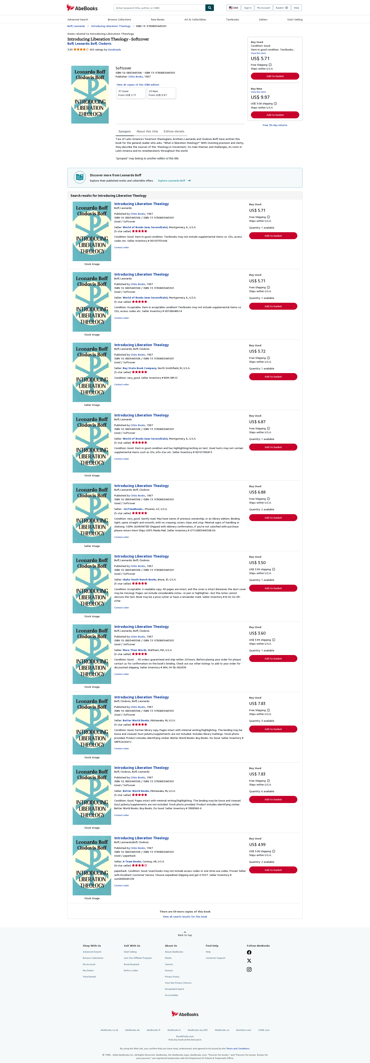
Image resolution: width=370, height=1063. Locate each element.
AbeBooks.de (132, 1030)
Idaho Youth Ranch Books (139, 579)
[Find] (209, 7)
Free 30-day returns (275, 125)
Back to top (185, 935)
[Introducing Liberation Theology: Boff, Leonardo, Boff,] (92, 683)
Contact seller (121, 247)
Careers (169, 964)
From (127, 93)
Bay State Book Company (139, 368)
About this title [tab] (147, 131)
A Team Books (132, 861)
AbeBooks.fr (153, 1030)
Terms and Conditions (238, 1048)
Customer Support (215, 957)
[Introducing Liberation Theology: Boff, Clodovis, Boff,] (92, 753)
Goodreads (114, 49)
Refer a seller (131, 970)
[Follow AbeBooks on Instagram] (249, 970)
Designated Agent (174, 988)
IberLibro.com (243, 1030)
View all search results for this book (185, 916)
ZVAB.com (264, 1030)
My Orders (88, 970)
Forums (169, 970)
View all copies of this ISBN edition (138, 84)
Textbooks (232, 19)
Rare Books (158, 19)
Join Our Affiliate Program (138, 957)
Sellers (263, 19)
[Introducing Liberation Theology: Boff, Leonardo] (92, 260)
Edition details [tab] (174, 131)
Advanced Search (77, 19)
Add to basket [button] (275, 76)
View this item (258, 53)
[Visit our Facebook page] (249, 952)
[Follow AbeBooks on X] (249, 961)
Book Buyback (131, 964)
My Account (263, 7)
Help (296, 7)
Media (168, 957)
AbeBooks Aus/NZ (198, 1030)
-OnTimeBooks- (133, 508)
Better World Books (136, 720)
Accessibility (171, 995)
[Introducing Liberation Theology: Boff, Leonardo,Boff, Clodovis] (92, 894)
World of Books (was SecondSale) (145, 227)
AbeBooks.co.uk (109, 1030)
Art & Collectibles (195, 19)
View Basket (89, 976)
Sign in (247, 7)
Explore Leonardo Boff (171, 180)
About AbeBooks (174, 951)
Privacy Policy (172, 976)
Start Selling (295, 19)
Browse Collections (119, 19)
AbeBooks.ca (222, 1030)
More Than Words (134, 650)
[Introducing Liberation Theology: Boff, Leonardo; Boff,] (92, 401)
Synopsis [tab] (125, 131)
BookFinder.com (185, 1038)
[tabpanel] (180, 148)
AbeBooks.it (174, 1030)
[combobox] (159, 7)
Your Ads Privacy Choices (178, 982)
